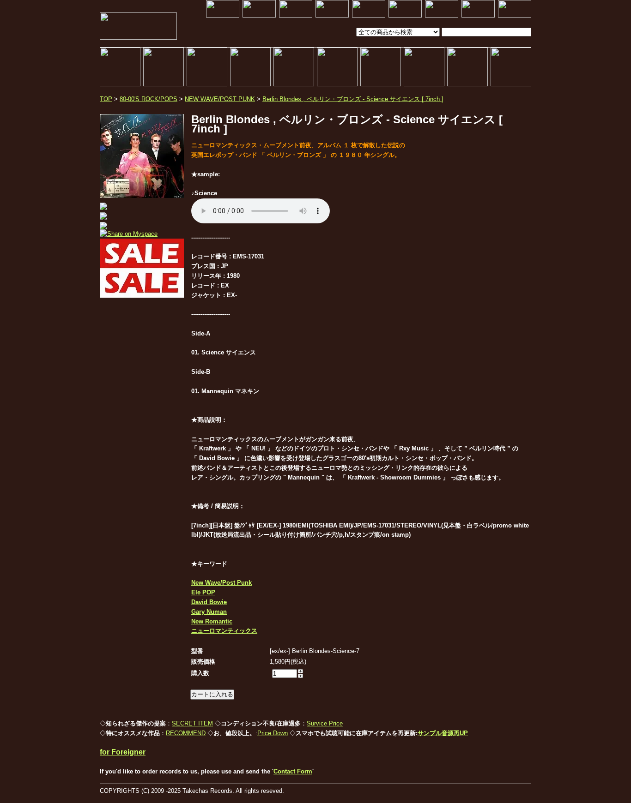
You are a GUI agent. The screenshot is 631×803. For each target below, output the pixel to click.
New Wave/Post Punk (221, 582)
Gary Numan (209, 611)
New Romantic (211, 621)
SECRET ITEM (192, 723)
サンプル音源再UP (443, 733)
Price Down (272, 733)
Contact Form (292, 771)
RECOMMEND (186, 733)
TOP (106, 99)
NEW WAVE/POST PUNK (220, 99)
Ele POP (203, 592)
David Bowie (209, 602)
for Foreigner (123, 752)
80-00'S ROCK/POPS (148, 99)
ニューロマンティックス (224, 630)
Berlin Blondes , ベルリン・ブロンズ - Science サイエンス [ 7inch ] (352, 99)
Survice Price (325, 723)
